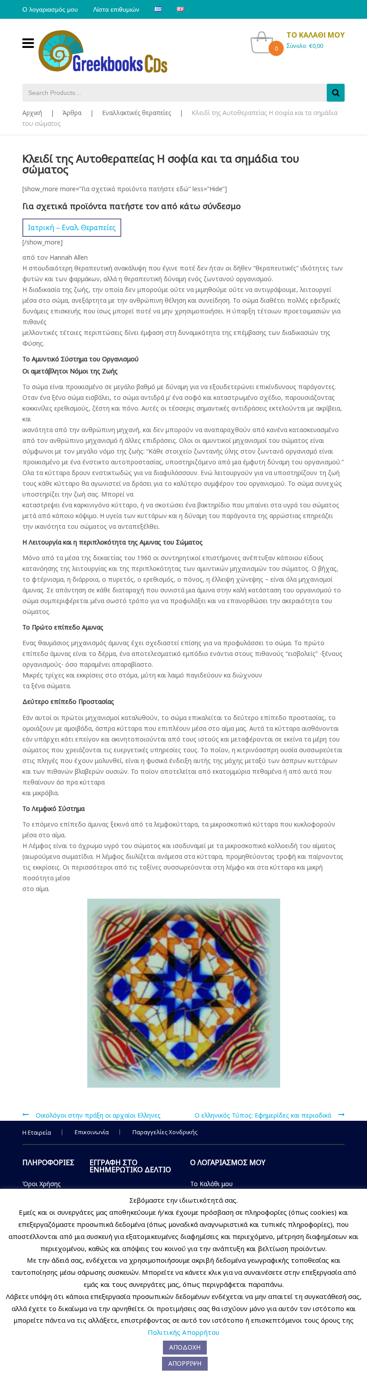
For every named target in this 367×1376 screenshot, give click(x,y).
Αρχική (32, 112)
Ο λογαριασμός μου (50, 9)
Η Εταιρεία (36, 1132)
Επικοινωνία (92, 1132)
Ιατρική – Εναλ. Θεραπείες (72, 227)
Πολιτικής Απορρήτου (183, 1332)
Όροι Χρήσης (41, 1183)
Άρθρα (72, 112)
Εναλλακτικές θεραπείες (136, 112)
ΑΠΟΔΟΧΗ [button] (185, 1347)
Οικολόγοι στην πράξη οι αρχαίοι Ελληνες (98, 1115)
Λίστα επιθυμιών (116, 9)
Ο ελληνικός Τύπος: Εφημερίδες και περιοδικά (263, 1115)
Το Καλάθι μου (211, 1183)
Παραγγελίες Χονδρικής (164, 1132)
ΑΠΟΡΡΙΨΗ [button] (184, 1363)
